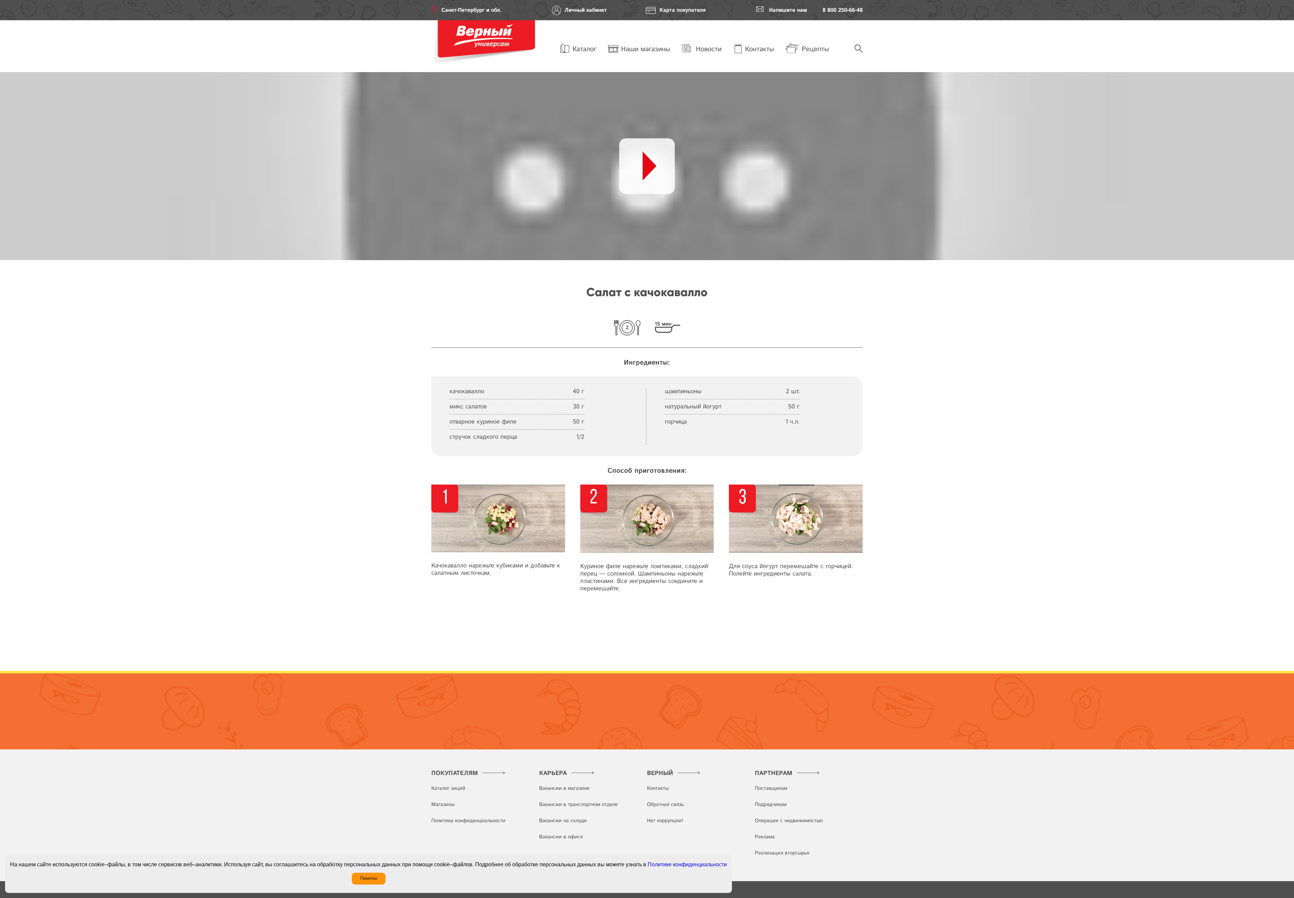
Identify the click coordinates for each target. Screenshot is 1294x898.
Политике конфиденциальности (687, 864)
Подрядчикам (771, 804)
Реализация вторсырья (782, 853)
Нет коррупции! (665, 820)
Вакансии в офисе (561, 836)
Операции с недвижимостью (789, 820)
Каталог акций (448, 788)
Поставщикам (771, 788)
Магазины (443, 804)
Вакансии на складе (563, 820)
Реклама (765, 836)
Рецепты (815, 49)
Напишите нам (788, 10)
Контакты (759, 49)
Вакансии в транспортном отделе (578, 804)
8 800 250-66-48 (843, 10)
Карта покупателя (682, 10)
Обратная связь (665, 804)
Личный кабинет (585, 10)
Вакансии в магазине (564, 788)
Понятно (368, 878)
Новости (707, 49)
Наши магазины (645, 49)
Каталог (584, 49)
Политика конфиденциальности (468, 820)
